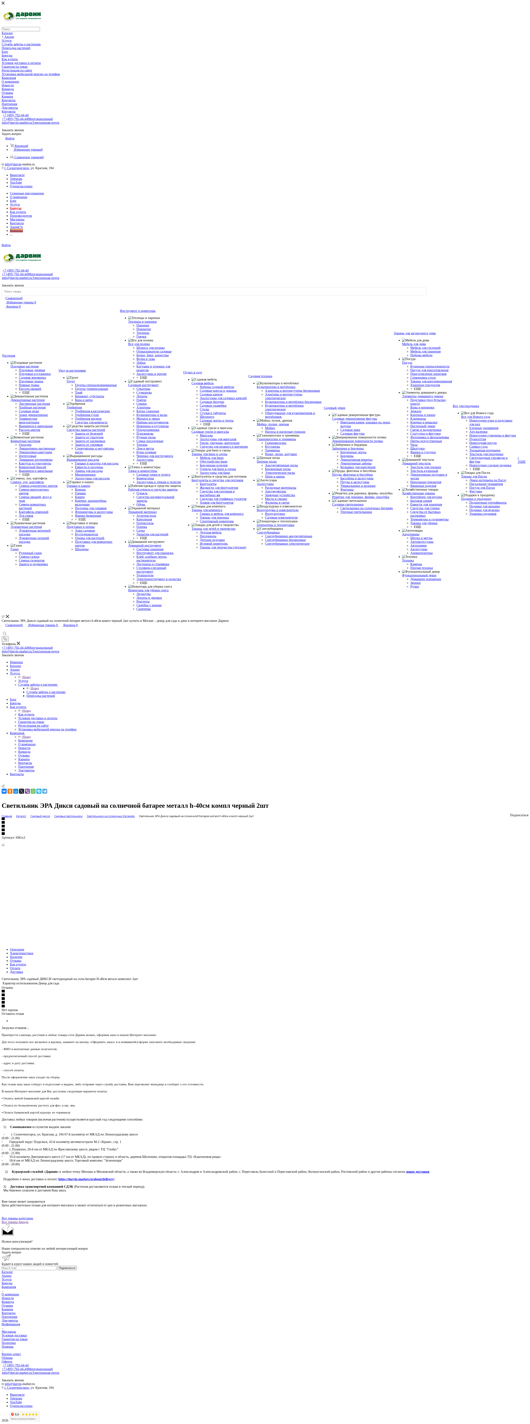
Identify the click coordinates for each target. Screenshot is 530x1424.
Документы (10, 1320)
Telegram (16, 179)
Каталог (7, 1272)
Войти (6, 245)
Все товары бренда (15, 1222)
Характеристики (21, 953)
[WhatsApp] (33, 791)
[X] (21, 791)
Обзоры (7, 1358)
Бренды (7, 1283)
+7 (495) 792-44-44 (16, 115)
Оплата (15, 968)
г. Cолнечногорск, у (18, 168)
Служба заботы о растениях (46, 692)
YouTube (16, 182)
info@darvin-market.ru (30, 122)
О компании (10, 1294)
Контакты (9, 1313)
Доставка (16, 972)
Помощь (7, 1346)
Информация (11, 1324)
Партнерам (9, 1316)
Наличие (16, 957)
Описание (17, 949)
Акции (6, 1275)
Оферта (7, 1361)
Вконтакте (17, 175)
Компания (25, 740)
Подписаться (67, 1268)
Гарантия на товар (15, 1339)
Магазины (9, 1331)
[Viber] (27, 791)
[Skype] (38, 791)
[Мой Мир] (15, 791)
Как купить (26, 714)
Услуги (23, 681)
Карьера (7, 1309)
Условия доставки (14, 1335)
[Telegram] (44, 791)
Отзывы (15, 960)
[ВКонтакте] (4, 791)
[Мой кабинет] (3, 629)
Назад (26, 677)
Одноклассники (21, 186)
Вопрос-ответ (11, 1354)
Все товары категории (17, 1218)
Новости (8, 1298)
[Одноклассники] (9, 791)
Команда (8, 1302)
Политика (9, 1343)
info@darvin (13, 164)
